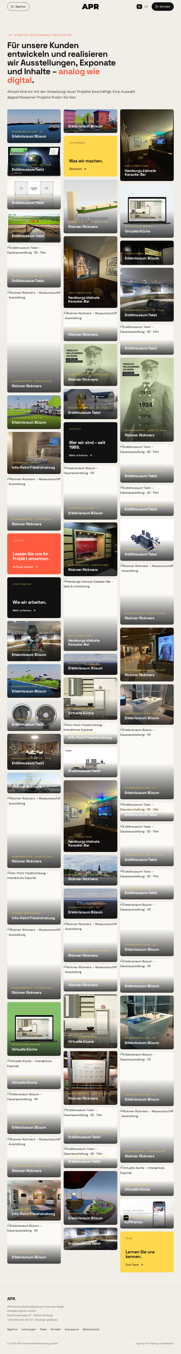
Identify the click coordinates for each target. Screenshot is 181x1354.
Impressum (72, 1329)
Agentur (12, 1329)
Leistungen (29, 1329)
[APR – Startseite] (90, 7)
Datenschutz (91, 1329)
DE (139, 6)
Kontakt (56, 1329)
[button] (34, 126)
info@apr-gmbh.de (46, 1319)
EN (146, 6)
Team (43, 1329)
